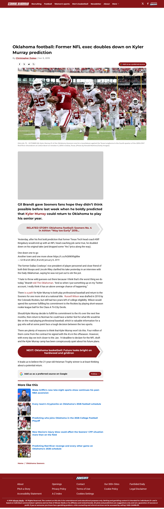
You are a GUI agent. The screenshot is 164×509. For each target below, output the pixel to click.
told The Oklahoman (42, 282)
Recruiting (36, 4)
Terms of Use (83, 489)
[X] (143, 4)
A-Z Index (57, 493)
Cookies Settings (85, 493)
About (107, 4)
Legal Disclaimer (138, 489)
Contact (80, 484)
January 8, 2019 (52, 259)
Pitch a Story (23, 489)
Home (20, 463)
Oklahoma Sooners (35, 463)
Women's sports (62, 4)
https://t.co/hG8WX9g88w (66, 256)
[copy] (33, 64)
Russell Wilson (71, 296)
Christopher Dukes (26, 58)
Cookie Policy (111, 489)
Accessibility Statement (29, 493)
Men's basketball (80, 4)
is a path (28, 292)
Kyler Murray (35, 214)
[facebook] (147, 4)
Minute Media (18, 500)
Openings (57, 484)
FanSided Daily (137, 484)
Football (48, 4)
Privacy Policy (59, 489)
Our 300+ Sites (111, 484)
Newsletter (96, 4)
